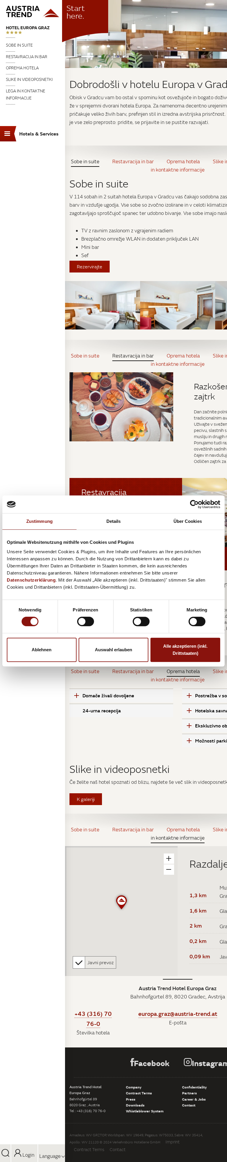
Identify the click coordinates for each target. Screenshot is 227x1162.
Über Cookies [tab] (188, 521)
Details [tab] (113, 521)
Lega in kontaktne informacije (25, 94)
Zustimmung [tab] (39, 521)
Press (130, 1099)
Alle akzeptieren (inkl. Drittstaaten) (185, 650)
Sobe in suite (19, 45)
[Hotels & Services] (32, 11)
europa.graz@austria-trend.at (177, 1013)
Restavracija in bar (26, 56)
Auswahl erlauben (113, 649)
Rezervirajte (89, 267)
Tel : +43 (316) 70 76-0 (87, 1111)
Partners (189, 1093)
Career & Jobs (194, 1099)
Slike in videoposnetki (29, 79)
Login (27, 1155)
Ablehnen (41, 649)
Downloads (135, 1105)
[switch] (85, 621)
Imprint (173, 1142)
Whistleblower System (144, 1111)
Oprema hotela (22, 68)
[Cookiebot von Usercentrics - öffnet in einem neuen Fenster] (194, 504)
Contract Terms (139, 1093)
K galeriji (86, 799)
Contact (188, 1105)
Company (134, 1087)
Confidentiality (194, 1087)
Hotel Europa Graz (28, 28)
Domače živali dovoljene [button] (108, 695)
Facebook (151, 1063)
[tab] (121, 695)
